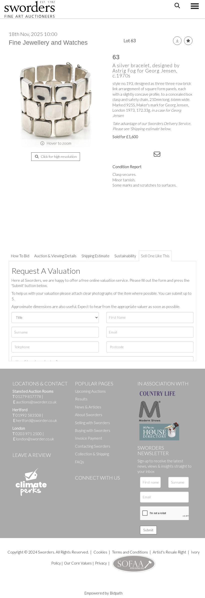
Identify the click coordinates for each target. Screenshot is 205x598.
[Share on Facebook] (117, 155)
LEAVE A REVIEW (31, 455)
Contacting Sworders (92, 446)
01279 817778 (28, 396)
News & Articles (88, 407)
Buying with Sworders (92, 430)
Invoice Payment (88, 438)
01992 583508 (28, 415)
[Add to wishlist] (188, 40)
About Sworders (88, 414)
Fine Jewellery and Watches (48, 42)
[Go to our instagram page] (147, 155)
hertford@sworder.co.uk (36, 420)
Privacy (101, 563)
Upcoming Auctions (90, 391)
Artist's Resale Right (169, 552)
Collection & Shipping (92, 454)
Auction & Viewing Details (55, 256)
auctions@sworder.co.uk (34, 402)
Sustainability (125, 256)
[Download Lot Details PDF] (177, 40)
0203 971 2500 (29, 433)
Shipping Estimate (96, 256)
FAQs (79, 462)
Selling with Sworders (92, 422)
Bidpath (116, 593)
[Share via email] (157, 155)
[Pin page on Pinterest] (137, 155)
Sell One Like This (155, 256)
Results (81, 399)
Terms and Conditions (130, 552)
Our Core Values (78, 563)
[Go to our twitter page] (90, 486)
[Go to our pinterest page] (100, 486)
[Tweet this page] (127, 155)
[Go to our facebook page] (79, 486)
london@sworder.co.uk (33, 439)
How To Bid (20, 256)
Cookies (100, 552)
